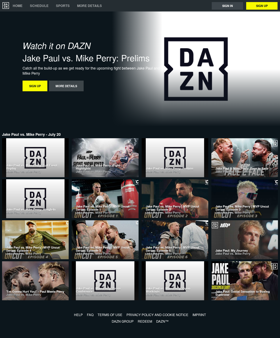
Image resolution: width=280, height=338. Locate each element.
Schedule (39, 5)
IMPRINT (199, 314)
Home (18, 5)
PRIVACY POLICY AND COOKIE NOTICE (157, 314)
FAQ (90, 314)
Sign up (262, 6)
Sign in (227, 6)
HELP (78, 314)
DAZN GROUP (123, 321)
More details (89, 5)
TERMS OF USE (110, 314)
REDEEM (145, 321)
